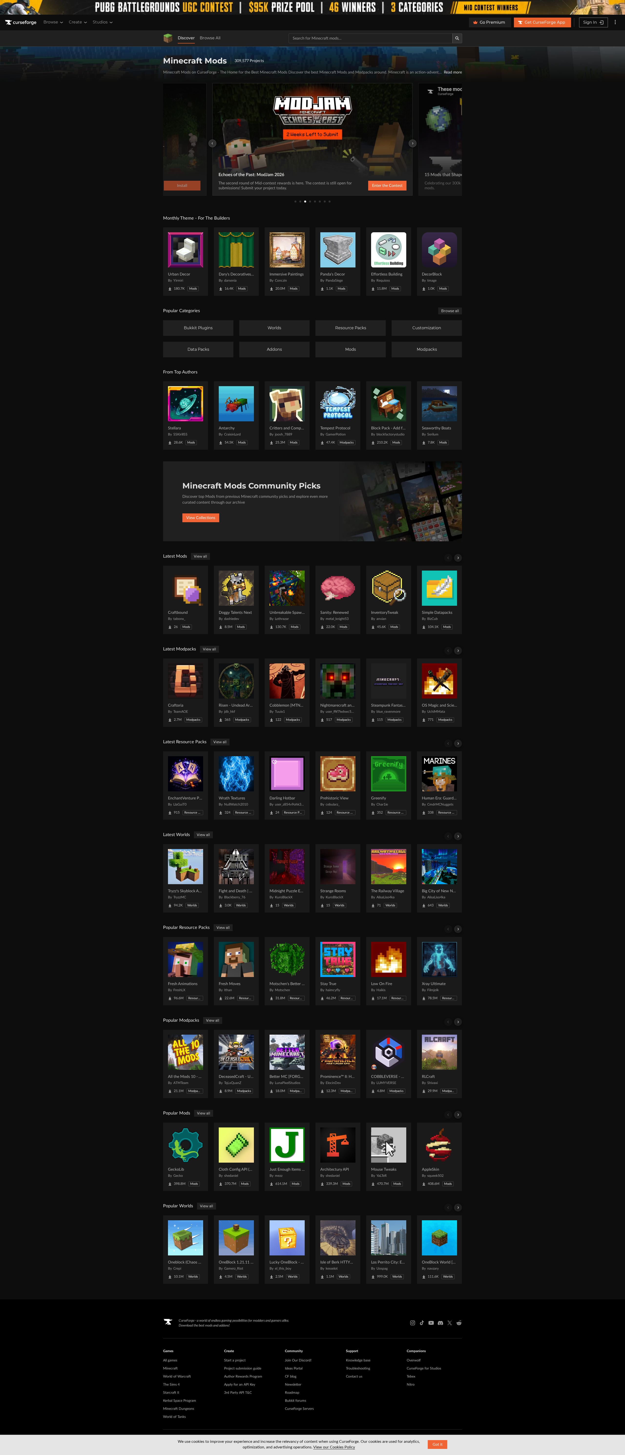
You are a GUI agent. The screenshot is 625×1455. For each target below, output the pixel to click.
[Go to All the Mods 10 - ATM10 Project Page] (185, 1064)
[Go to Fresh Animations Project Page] (185, 971)
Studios (100, 22)
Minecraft (170, 1368)
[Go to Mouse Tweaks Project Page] (388, 1157)
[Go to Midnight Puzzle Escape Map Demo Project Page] (287, 878)
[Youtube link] (431, 1323)
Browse (50, 22)
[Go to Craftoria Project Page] (185, 692)
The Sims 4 (171, 1384)
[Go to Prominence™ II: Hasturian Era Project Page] (337, 1064)
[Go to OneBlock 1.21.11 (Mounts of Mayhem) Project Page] (236, 1249)
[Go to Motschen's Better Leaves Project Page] (287, 971)
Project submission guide (242, 1368)
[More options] (615, 22)
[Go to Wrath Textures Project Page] (236, 785)
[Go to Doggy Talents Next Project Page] (236, 600)
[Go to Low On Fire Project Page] (388, 971)
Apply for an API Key (239, 1384)
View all (200, 556)
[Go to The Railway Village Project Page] (388, 878)
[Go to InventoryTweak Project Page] (388, 600)
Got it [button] (438, 1444)
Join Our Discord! (298, 1360)
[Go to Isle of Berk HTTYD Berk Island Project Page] (337, 1249)
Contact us (354, 1376)
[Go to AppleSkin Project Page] (439, 1157)
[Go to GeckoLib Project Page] (185, 1157)
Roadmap (292, 1392)
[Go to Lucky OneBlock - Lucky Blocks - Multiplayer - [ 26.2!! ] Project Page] (287, 1249)
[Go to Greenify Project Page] (388, 785)
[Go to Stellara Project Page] (185, 415)
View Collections (200, 518)
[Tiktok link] (422, 1323)
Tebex (411, 1376)
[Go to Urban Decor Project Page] (185, 261)
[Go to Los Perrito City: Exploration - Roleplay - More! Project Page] (388, 1249)
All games (170, 1360)
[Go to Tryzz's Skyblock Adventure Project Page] (185, 878)
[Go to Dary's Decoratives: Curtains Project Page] (236, 261)
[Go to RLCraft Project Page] (439, 1064)
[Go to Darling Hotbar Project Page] (287, 785)
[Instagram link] (413, 1323)
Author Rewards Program (243, 1376)
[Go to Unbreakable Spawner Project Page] (287, 600)
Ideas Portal (293, 1368)
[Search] (457, 38)
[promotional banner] (312, 7)
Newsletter (293, 1384)
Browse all (450, 311)
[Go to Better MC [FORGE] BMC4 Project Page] (287, 1064)
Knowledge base (358, 1360)
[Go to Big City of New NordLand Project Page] (439, 878)
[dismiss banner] (617, 7)
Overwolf (414, 1360)
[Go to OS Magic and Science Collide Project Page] (439, 692)
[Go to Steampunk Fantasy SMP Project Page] (388, 692)
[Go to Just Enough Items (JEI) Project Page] (287, 1157)
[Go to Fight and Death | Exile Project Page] (236, 878)
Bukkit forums (295, 1400)
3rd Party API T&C (238, 1392)
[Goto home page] (21, 22)
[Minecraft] (168, 38)
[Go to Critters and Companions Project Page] (287, 415)
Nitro (411, 1384)
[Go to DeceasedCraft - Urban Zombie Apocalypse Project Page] (236, 1064)
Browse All (210, 38)
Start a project (235, 1360)
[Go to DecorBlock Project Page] (439, 261)
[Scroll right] (458, 558)
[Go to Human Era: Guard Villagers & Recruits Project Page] (439, 785)
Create (75, 22)
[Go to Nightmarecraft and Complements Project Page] (337, 692)
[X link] (450, 1323)
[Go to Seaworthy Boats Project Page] (439, 415)
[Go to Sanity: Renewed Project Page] (337, 600)
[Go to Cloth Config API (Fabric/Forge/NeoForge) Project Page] (236, 1157)
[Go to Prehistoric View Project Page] (337, 785)
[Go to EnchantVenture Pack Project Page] (185, 785)
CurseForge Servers (299, 1409)
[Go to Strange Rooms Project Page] (337, 878)
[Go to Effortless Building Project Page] (388, 261)
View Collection (374, 186)
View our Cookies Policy (334, 1447)
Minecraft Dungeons (178, 1409)
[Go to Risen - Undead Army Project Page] (236, 692)
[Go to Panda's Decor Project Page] (337, 261)
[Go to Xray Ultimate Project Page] (439, 971)
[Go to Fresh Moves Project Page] (236, 971)
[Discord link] (440, 1323)
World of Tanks (174, 1417)
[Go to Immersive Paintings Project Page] (287, 261)
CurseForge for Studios (424, 1368)
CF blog (290, 1376)
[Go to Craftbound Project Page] (185, 600)
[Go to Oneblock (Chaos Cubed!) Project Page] (185, 1249)
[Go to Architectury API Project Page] (337, 1157)
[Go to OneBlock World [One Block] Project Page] (439, 1249)
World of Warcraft (177, 1376)
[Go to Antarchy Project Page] (236, 415)
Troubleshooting (358, 1368)
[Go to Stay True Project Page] (337, 971)
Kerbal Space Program (179, 1400)
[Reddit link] (459, 1323)
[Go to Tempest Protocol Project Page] (337, 415)
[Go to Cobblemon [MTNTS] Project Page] (287, 692)
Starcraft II (171, 1392)
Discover (186, 38)
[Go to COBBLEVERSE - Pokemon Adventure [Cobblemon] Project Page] (388, 1064)
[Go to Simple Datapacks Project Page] (439, 600)
